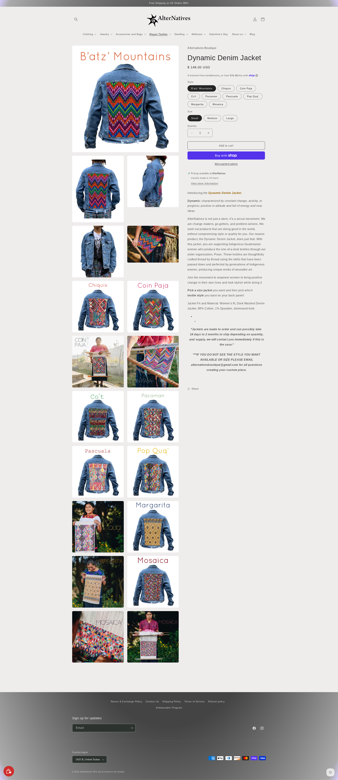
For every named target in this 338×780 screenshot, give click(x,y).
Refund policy (216, 701)
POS (95, 772)
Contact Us (152, 701)
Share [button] (195, 388)
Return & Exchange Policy (126, 701)
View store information (204, 183)
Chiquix (226, 88)
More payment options (226, 164)
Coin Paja (246, 88)
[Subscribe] (131, 728)
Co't (193, 96)
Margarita (197, 104)
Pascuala (232, 96)
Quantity (192, 126)
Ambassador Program (169, 707)
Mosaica (218, 104)
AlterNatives (86, 772)
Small (194, 118)
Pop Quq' (253, 96)
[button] (76, 19)
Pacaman (211, 96)
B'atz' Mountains (201, 88)
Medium (212, 118)
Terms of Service (194, 701)
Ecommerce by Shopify (113, 772)
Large (230, 118)
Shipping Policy (171, 701)
